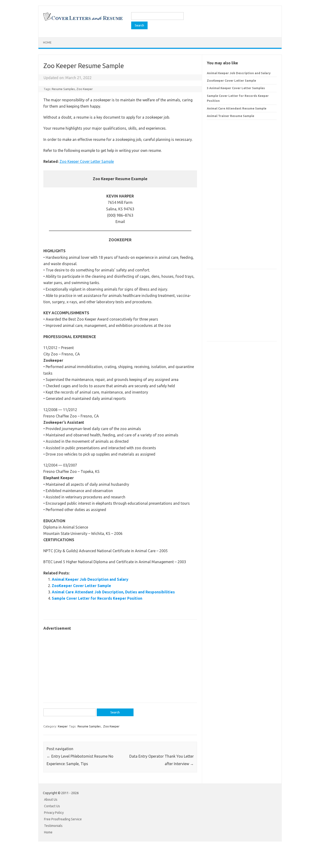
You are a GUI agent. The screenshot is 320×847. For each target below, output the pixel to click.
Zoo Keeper (84, 89)
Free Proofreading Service (63, 819)
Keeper (63, 726)
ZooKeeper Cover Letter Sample (81, 586)
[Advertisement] (120, 664)
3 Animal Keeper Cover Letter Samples (236, 88)
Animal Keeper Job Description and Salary (90, 579)
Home (47, 42)
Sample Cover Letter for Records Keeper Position (97, 598)
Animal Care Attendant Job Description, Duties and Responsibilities (113, 592)
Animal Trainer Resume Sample (230, 115)
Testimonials (53, 826)
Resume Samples (63, 89)
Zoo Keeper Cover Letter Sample (87, 161)
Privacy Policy (54, 812)
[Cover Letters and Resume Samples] (82, 20)
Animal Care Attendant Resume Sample (236, 108)
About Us (50, 799)
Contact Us (52, 806)
